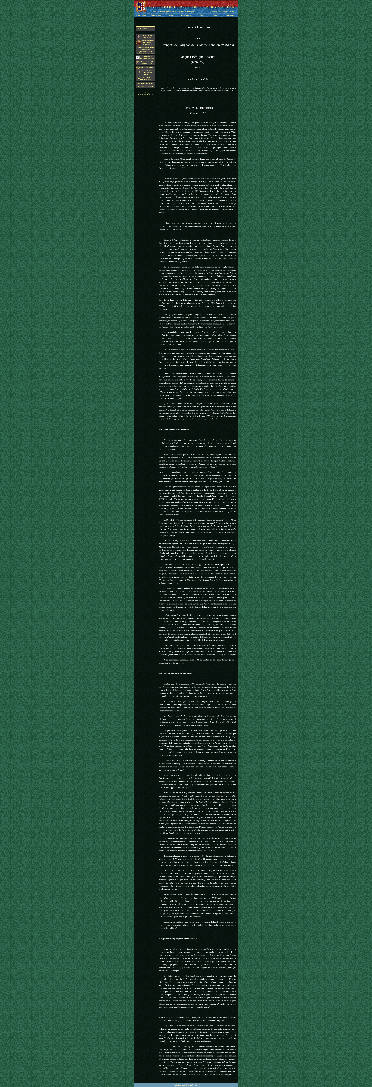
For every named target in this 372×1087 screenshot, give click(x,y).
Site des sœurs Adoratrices (147, 36)
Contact (197, 1084)
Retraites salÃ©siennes (146, 67)
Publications (230, 16)
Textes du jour (186, 16)
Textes (171, 16)
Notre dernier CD (147, 62)
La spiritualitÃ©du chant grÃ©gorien (147, 57)
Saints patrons (156, 16)
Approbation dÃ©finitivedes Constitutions (145, 78)
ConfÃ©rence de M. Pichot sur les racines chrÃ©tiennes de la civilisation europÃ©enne (145, 50)
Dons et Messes (145, 29)
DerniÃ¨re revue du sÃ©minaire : (147, 42)
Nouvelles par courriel (145, 87)
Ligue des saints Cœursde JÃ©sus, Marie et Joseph (145, 72)
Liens (201, 16)
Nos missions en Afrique (145, 83)
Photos (215, 16)
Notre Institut (141, 16)
